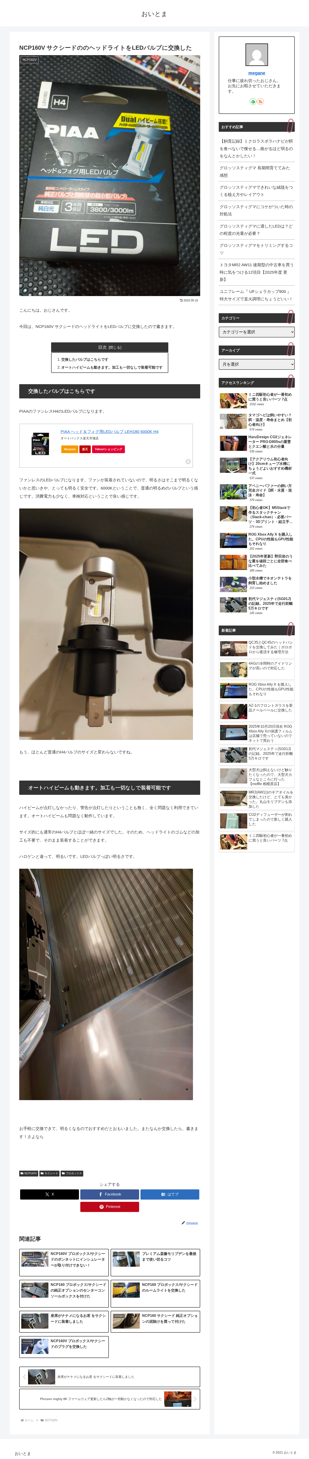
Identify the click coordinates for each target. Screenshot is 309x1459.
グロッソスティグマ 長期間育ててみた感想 (255, 171)
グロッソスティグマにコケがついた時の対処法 (256, 210)
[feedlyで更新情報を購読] (253, 101)
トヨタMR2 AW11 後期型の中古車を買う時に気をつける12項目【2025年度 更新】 (257, 272)
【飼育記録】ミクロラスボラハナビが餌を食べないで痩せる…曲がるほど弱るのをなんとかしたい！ (256, 148)
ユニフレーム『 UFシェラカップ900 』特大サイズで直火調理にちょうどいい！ (256, 295)
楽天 (85, 449)
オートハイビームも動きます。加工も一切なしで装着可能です (112, 367)
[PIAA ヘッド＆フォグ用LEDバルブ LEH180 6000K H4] (40, 443)
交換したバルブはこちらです (84, 359)
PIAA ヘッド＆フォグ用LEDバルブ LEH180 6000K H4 (110, 431)
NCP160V (30, 1173)
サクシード (51, 1173)
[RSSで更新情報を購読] (260, 101)
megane (256, 73)
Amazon (70, 449)
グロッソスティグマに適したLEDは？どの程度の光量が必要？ (256, 230)
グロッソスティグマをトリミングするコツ (256, 249)
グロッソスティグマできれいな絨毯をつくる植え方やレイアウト (256, 191)
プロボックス (74, 1173)
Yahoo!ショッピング (108, 449)
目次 (102, 347)
